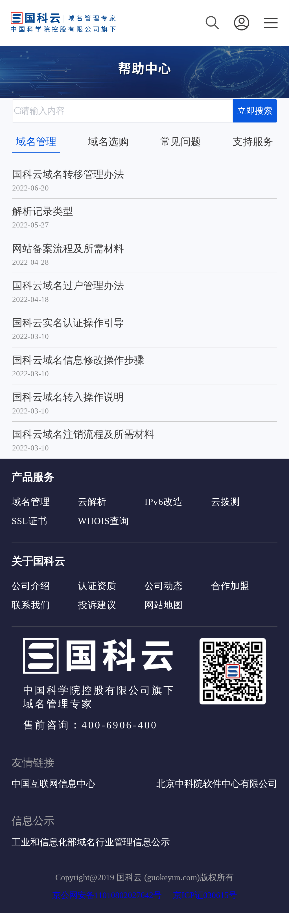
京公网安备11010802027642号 (107, 895)
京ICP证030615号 (205, 895)
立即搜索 (254, 111)
